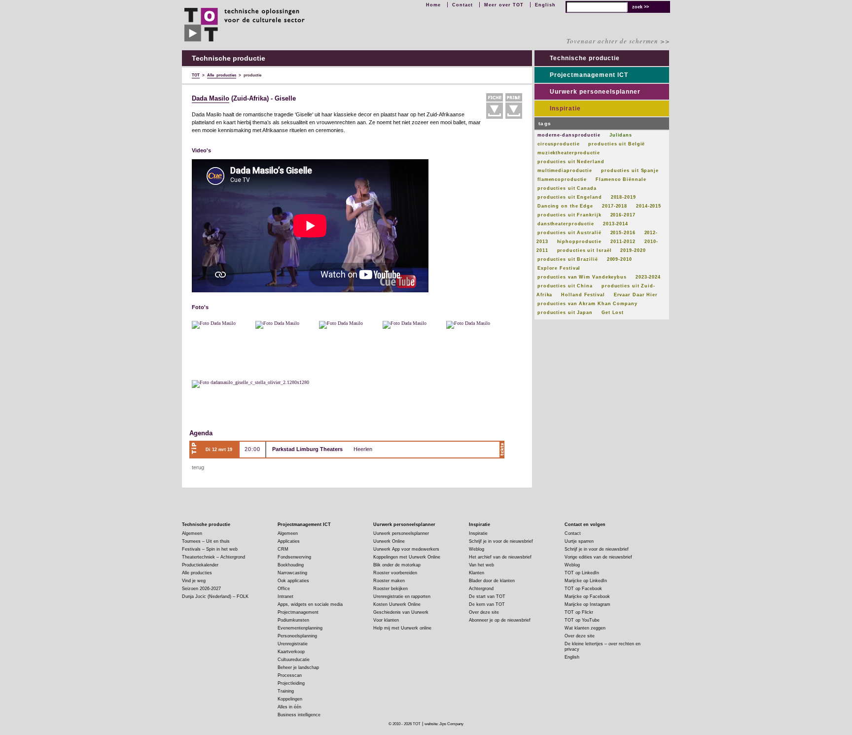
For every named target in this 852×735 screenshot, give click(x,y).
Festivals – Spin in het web (210, 549)
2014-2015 (648, 206)
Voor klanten (386, 620)
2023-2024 (648, 277)
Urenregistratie (293, 643)
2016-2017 (623, 214)
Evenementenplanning (300, 628)
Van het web (481, 564)
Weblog (476, 549)
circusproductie (558, 143)
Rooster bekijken (390, 588)
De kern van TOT (487, 604)
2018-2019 (623, 197)
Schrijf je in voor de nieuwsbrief (501, 541)
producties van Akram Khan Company (587, 303)
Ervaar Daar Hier (636, 294)
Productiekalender (200, 564)
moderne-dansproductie (569, 135)
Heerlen (363, 449)
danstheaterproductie (565, 223)
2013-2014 (615, 223)
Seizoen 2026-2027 (201, 588)
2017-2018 (614, 206)
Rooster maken (389, 580)
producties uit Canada (567, 188)
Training (286, 691)
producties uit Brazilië (567, 259)
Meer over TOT (504, 4)
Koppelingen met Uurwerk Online (406, 557)
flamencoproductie (562, 179)
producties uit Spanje (630, 170)
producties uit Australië (569, 232)
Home (433, 4)
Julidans (620, 135)
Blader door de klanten (492, 580)
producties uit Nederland (570, 161)
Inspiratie (565, 108)
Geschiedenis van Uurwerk (400, 612)
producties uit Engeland (569, 197)
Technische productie (585, 58)
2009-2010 (619, 259)
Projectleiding (291, 683)
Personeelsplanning (297, 635)
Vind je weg (194, 580)
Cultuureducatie (294, 659)
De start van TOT (487, 596)
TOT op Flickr (579, 612)
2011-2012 (623, 241)
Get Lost (613, 312)
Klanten (476, 572)
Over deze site (484, 612)
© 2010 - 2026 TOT (405, 724)
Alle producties (197, 572)
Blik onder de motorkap (397, 564)
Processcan (290, 675)
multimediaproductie (564, 170)
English (545, 4)
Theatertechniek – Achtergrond (213, 557)
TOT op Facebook (583, 588)
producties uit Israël (584, 250)
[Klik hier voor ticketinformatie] (501, 449)
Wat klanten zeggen (585, 628)
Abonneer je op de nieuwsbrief (500, 620)
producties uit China (565, 285)
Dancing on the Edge (565, 206)
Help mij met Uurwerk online (402, 628)
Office (284, 588)
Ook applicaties (293, 580)
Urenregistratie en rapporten (401, 596)
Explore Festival (558, 268)
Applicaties (289, 541)
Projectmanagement (298, 612)
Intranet (285, 596)
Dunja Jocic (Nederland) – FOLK (215, 596)
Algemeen (192, 533)
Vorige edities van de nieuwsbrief (598, 557)
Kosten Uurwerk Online (397, 604)
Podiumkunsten (293, 620)
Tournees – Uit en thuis (206, 541)
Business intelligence (299, 714)
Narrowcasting (292, 572)
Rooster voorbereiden (395, 572)
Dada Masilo (210, 98)
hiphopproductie (579, 241)
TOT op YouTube (582, 620)
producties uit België (616, 143)
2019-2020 (632, 250)
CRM (283, 549)
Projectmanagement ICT (589, 74)
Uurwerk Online (389, 541)
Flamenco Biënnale (621, 179)
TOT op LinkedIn (582, 572)
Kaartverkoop (291, 651)
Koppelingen (290, 699)
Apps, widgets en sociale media (310, 604)
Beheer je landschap (298, 667)
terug (198, 467)
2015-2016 (623, 232)
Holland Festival (582, 294)
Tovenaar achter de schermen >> (618, 40)
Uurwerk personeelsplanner (595, 91)
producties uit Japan (565, 312)
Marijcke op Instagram (587, 604)
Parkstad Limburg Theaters (307, 449)
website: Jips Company (444, 724)
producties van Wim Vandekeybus (582, 277)
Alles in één (289, 706)
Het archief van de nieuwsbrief (500, 557)
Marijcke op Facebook (587, 596)
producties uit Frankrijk (569, 214)
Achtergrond (481, 588)
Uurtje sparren (579, 541)
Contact (462, 4)
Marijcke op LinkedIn (586, 580)
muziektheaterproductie (568, 152)
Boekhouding (291, 564)
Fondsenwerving (294, 557)
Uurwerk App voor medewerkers (406, 549)
